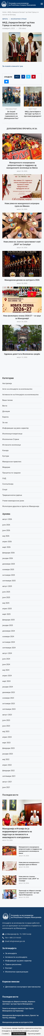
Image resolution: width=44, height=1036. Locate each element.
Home (4, 12)
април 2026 (7, 542)
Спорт (4, 490)
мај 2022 (5, 759)
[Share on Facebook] (23, 77)
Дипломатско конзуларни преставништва (22, 987)
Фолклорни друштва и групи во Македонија (20, 506)
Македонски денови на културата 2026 (22, 280)
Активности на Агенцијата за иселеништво (20, 395)
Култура (5, 456)
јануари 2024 (7, 687)
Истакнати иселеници (11, 445)
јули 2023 (6, 720)
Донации (6, 411)
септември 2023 (8, 709)
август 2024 (7, 653)
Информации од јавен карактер (15, 428)
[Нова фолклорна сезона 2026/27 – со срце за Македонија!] (22, 300)
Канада (5, 450)
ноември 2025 (8, 569)
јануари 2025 (7, 625)
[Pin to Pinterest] (33, 77)
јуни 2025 (6, 597)
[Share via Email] (6, 81)
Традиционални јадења (12, 495)
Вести (4, 406)
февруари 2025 (8, 620)
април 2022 (7, 765)
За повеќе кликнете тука (12, 66)
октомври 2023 (8, 703)
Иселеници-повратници (12, 434)
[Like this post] (18, 77)
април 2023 (7, 737)
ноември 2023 (8, 698)
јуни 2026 (6, 530)
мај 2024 (5, 670)
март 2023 (6, 743)
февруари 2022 (8, 771)
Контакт (8, 968)
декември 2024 (8, 631)
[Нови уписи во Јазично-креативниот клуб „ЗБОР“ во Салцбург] (22, 226)
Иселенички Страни (10, 439)
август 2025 (7, 586)
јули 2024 (6, 659)
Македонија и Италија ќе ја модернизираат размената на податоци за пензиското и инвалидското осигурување (17, 833)
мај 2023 (5, 731)
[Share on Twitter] (28, 77)
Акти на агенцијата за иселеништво (17, 389)
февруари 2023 (8, 748)
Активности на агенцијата (16, 957)
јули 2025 (6, 592)
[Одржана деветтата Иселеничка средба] (22, 338)
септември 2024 (8, 648)
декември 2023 (8, 692)
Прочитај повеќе (34, 1033)
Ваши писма (7, 400)
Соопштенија (7, 484)
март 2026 (6, 547)
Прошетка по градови (11, 473)
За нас (5, 422)
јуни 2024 (6, 664)
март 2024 (6, 681)
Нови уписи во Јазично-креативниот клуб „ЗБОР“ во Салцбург (29, 879)
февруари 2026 (8, 553)
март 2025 (6, 614)
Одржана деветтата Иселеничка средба (22, 354)
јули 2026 (6, 525)
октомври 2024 (8, 642)
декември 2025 (8, 564)
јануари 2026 (7, 558)
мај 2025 (5, 603)
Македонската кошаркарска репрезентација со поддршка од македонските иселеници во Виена (22, 165)
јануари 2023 (7, 754)
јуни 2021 (6, 787)
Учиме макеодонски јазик (13, 501)
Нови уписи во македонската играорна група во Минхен (29, 863)
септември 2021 (8, 776)
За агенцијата (11, 953)
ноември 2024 (8, 636)
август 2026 (7, 519)
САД (4, 478)
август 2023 (7, 715)
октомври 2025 (8, 575)
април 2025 (7, 609)
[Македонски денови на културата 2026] (22, 264)
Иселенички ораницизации (16, 972)
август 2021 (7, 782)
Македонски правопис (11, 462)
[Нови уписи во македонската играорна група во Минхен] (22, 187)
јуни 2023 (6, 726)
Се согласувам (18, 1034)
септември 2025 (8, 581)
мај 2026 (5, 536)
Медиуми (6, 467)
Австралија (7, 383)
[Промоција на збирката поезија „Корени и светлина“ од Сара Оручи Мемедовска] (9, 894)
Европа (5, 417)
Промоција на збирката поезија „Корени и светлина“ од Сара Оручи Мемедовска (30, 893)
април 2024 (7, 676)
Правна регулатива (13, 964)
